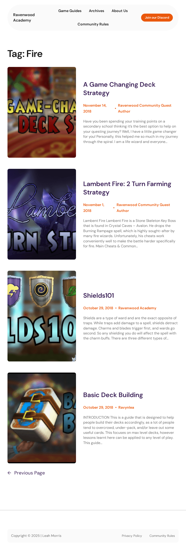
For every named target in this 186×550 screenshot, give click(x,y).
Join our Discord (157, 17)
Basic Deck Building (113, 395)
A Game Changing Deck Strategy (119, 88)
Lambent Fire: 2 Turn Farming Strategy (127, 188)
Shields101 (98, 295)
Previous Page (26, 473)
